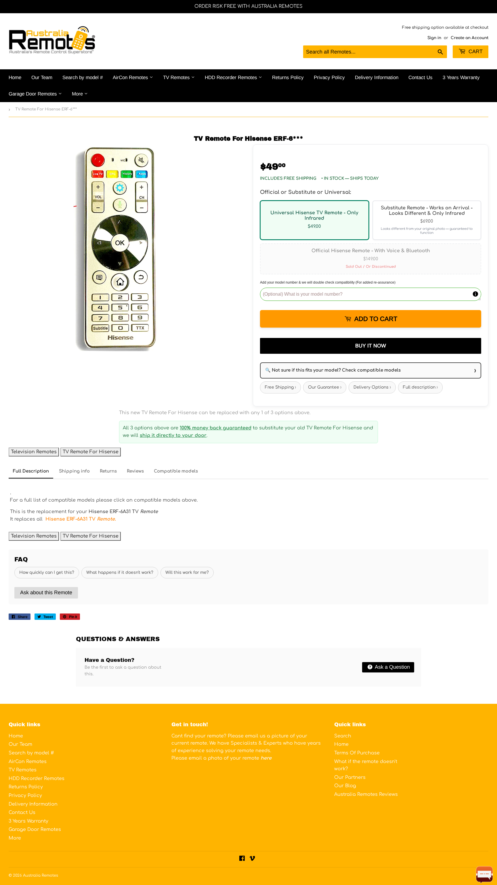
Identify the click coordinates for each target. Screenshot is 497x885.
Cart (475, 51)
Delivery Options (372, 387)
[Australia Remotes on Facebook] (242, 859)
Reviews (135, 471)
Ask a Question (392, 667)
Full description (420, 387)
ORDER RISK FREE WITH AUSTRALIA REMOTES (248, 6)
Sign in (434, 38)
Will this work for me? (187, 572)
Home (15, 77)
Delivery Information (376, 77)
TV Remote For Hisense (90, 451)
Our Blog (345, 785)
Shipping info (74, 471)
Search (342, 736)
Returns (108, 471)
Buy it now (370, 346)
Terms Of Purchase (357, 753)
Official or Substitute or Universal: (305, 192)
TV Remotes (177, 77)
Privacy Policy (329, 77)
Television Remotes (34, 451)
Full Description (31, 471)
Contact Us (420, 77)
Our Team (41, 77)
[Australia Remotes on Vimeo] (252, 859)
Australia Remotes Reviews (366, 794)
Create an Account (469, 38)
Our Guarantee (324, 387)
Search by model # (82, 77)
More (78, 94)
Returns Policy (288, 77)
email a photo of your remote (230, 758)
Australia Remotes (40, 875)
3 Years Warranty (461, 77)
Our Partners (350, 777)
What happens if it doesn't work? (119, 572)
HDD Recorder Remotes (232, 77)
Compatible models (176, 471)
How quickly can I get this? (46, 572)
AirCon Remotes (131, 77)
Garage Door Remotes (33, 94)
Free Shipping (280, 387)
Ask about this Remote (46, 592)
